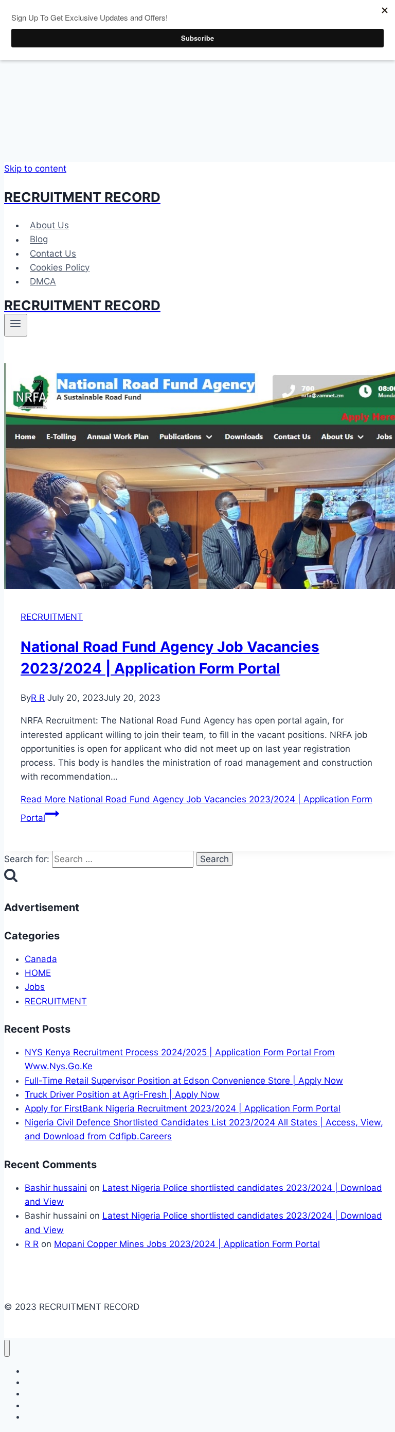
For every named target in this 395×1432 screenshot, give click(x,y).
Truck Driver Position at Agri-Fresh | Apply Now (122, 1094)
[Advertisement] (201, 81)
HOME (38, 973)
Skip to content (35, 168)
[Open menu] (15, 325)
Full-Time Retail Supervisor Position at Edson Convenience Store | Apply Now (184, 1080)
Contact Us (53, 253)
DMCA (43, 281)
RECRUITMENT (52, 617)
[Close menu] (7, 1348)
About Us (49, 225)
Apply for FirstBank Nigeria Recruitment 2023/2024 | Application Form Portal (182, 1108)
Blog (39, 239)
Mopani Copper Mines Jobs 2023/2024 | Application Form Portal (187, 1244)
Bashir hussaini (56, 1188)
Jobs (35, 987)
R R (38, 698)
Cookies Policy (59, 267)
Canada (41, 959)
